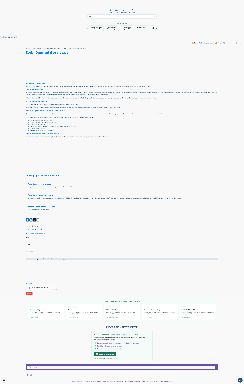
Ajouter (29, 293)
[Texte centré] (43, 259)
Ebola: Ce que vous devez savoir (40, 195)
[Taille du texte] (35, 259)
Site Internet (29, 251)
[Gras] (27, 259)
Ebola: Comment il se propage (39, 184)
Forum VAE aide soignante (203, 43)
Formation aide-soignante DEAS (126, 28)
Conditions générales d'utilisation (94, 381)
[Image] (51, 259)
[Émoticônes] (59, 259)
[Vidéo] (54, 259)
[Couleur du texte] (38, 259)
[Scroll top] (240, 380)
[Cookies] (4, 380)
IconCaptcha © (54, 289)
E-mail (28, 244)
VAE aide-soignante (141, 27)
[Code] (56, 259)
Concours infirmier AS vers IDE (96, 28)
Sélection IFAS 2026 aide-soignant (112, 28)
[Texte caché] (48, 259)
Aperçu (64, 259)
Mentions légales (77, 381)
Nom (27, 237)
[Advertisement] (34, 4)
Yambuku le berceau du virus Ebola (41, 206)
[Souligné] (32, 259)
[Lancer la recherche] (154, 16)
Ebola (64, 48)
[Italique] (29, 259)
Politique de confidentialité (150, 381)
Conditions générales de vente (114, 381)
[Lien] (46, 259)
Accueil (28, 48)
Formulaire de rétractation (133, 381)
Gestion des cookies (166, 381)
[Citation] (41, 259)
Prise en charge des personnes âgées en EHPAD (46, 48)
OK (216, 367)
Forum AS (221, 43)
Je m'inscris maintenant (106, 354)
